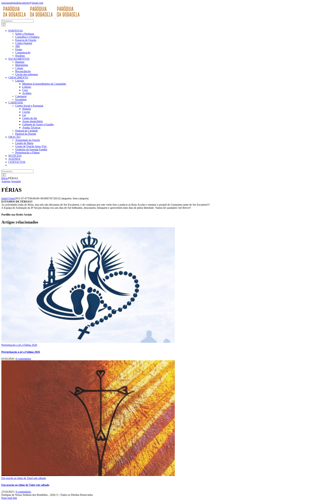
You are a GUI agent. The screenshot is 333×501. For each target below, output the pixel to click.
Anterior (6, 181)
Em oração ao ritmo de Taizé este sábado (23, 478)
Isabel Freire (8, 198)
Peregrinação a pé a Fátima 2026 (19, 344)
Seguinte (16, 181)
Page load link (9, 497)
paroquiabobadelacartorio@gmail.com (22, 2)
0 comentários (23, 358)
